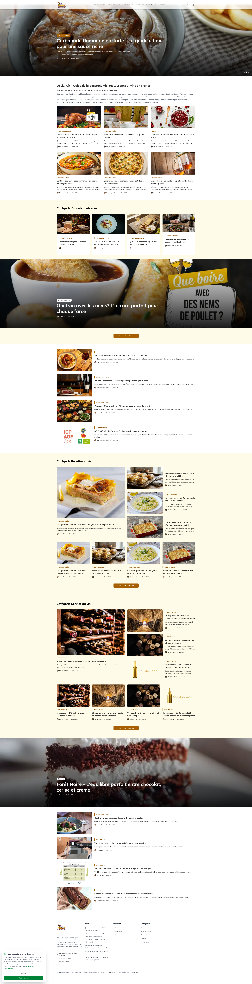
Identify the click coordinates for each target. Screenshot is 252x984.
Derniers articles (99, 5)
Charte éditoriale (124, 972)
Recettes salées (127, 5)
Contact (103, 972)
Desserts (149, 5)
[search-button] (188, 5)
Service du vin (140, 5)
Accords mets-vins (113, 5)
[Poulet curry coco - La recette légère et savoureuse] (126, 40)
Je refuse (23, 973)
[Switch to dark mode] (193, 4)
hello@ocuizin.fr (64, 962)
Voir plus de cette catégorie (125, 336)
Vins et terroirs (159, 5)
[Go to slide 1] (244, 72)
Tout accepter (23, 978)
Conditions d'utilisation (63, 972)
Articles (88, 923)
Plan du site (134, 972)
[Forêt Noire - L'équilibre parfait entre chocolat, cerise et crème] (126, 772)
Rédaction (117, 923)
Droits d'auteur (76, 972)
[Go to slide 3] (248, 72)
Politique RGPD (112, 972)
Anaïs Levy (60, 55)
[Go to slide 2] (246, 72)
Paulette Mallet (117, 931)
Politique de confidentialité (91, 972)
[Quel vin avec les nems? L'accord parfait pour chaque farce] (126, 293)
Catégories (145, 923)
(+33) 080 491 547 (65, 958)
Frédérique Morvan (119, 928)
